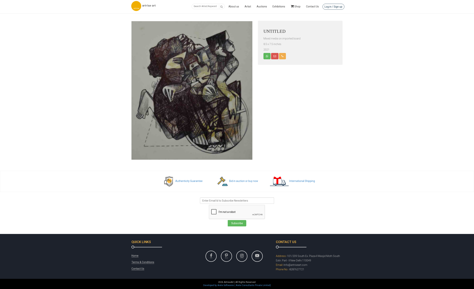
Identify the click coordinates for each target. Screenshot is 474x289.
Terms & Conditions (142, 262)
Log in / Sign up (333, 6)
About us (233, 6)
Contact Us (312, 6)
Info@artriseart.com (295, 264)
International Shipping (302, 181)
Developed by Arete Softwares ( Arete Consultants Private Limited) (237, 285)
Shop (297, 6)
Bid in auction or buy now (243, 181)
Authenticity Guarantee (189, 181)
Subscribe (237, 223)
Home (134, 255)
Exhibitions (279, 6)
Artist (248, 6)
